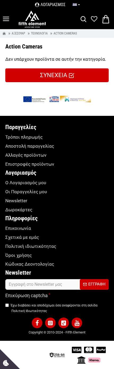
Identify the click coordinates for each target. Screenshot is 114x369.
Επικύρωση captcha (26, 295)
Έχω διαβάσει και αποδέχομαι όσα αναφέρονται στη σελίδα (54, 308)
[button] (37, 323)
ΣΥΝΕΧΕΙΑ (53, 75)
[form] (57, 284)
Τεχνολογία (39, 33)
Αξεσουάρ (18, 33)
